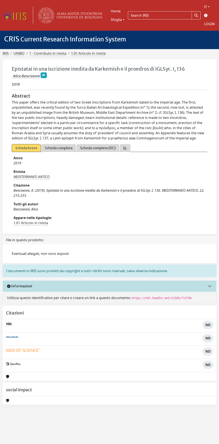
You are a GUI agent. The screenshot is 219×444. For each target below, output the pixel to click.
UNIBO (19, 53)
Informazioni (21, 286)
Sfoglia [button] (116, 19)
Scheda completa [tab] (59, 148)
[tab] (125, 148)
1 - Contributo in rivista (47, 53)
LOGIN (209, 24)
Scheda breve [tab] (26, 148)
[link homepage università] (69, 15)
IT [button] (205, 6)
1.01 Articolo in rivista (88, 53)
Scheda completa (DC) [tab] (98, 148)
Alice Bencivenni (26, 76)
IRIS (6, 53)
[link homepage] (16, 15)
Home (116, 11)
